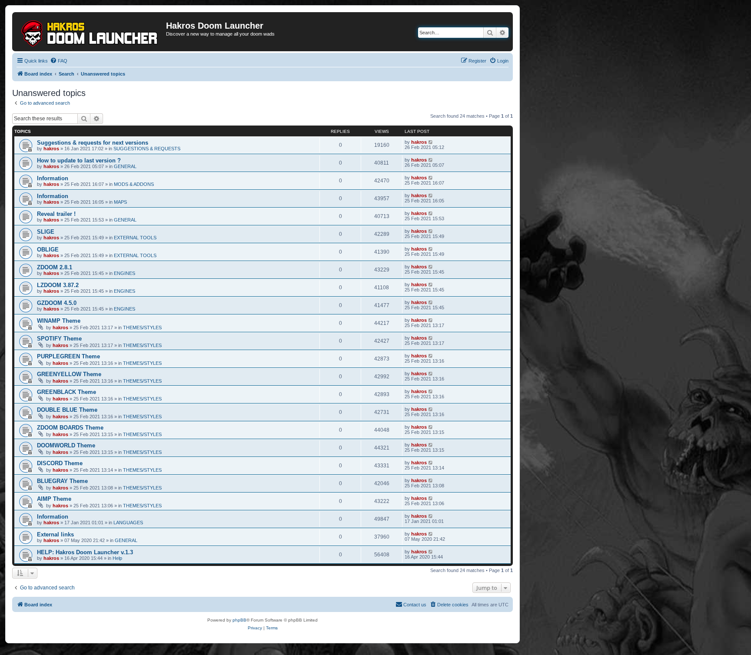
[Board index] (90, 31)
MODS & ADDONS (134, 184)
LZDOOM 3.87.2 (58, 285)
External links (55, 534)
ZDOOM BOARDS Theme (70, 427)
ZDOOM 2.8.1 (54, 267)
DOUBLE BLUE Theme (67, 410)
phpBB (239, 620)
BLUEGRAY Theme (62, 481)
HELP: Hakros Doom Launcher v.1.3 (85, 552)
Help (117, 558)
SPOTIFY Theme (59, 338)
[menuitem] (58, 61)
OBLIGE (48, 249)
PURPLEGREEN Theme (68, 356)
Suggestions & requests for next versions (92, 142)
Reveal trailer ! (56, 214)
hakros (51, 148)
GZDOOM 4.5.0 (56, 303)
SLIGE (45, 231)
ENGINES (124, 273)
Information (52, 178)
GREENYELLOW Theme (69, 374)
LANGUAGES (128, 522)
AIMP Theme (54, 499)
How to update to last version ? (79, 160)
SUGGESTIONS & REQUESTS (146, 148)
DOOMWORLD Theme (66, 445)
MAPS (120, 202)
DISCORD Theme (60, 463)
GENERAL (125, 166)
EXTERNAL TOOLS (135, 237)
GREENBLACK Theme (66, 392)
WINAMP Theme (58, 321)
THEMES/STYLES (142, 327)
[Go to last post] (431, 142)
